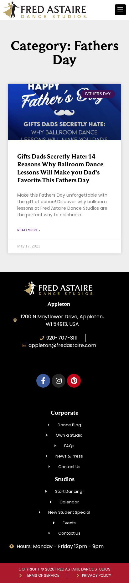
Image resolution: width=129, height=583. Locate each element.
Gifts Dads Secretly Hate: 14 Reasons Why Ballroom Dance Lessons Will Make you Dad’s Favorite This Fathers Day (60, 168)
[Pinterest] (74, 381)
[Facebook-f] (43, 381)
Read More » (28, 230)
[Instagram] (58, 381)
